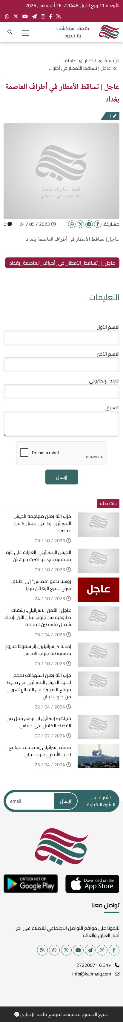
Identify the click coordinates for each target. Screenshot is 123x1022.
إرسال (61, 477)
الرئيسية (111, 60)
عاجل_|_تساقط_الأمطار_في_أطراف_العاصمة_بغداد (62, 262)
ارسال (65, 800)
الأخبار (90, 60)
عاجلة (70, 60)
